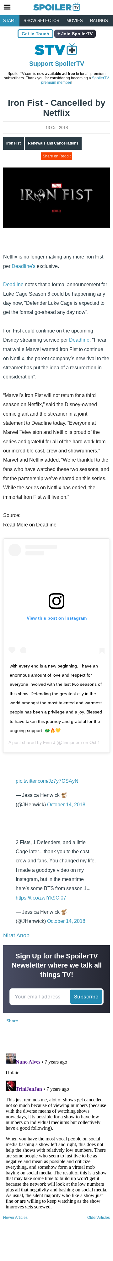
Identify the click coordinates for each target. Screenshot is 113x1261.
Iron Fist (13, 143)
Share (12, 1020)
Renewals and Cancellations (53, 143)
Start (9, 20)
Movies (75, 20)
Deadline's (23, 266)
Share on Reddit (57, 156)
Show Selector (41, 20)
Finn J (49, 742)
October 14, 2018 (66, 804)
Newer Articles (15, 1217)
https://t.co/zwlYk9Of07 (41, 897)
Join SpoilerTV (76, 33)
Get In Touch (35, 33)
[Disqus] (56, 1129)
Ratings (99, 20)
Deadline (13, 284)
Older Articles (98, 1217)
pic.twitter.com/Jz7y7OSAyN (47, 781)
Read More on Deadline (29, 524)
